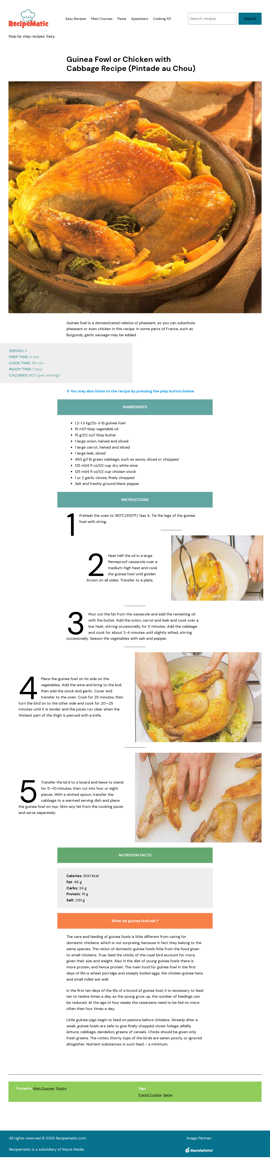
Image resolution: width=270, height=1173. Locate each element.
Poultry (61, 1088)
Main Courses (43, 1088)
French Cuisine (150, 1095)
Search (250, 18)
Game (167, 1095)
